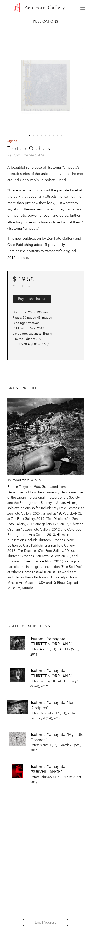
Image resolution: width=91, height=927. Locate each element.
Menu (83, 7)
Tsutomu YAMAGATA (26, 155)
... (28, 286)
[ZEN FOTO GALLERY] (39, 7)
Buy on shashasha (31, 299)
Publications (45, 21)
